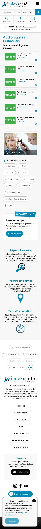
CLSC (30, 361)
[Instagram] (15, 486)
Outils (20, 426)
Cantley (24, 172)
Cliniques (15, 361)
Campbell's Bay (14, 192)
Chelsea (11, 172)
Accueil (18, 27)
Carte (10, 205)
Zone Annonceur (20, 440)
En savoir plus (14, 233)
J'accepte (12, 521)
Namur (10, 186)
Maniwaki (30, 179)
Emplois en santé (20, 433)
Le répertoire (20, 412)
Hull (24, 166)
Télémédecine (11, 354)
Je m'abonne (22, 472)
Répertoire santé (29, 27)
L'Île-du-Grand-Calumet (17, 199)
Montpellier (25, 186)
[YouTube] (26, 486)
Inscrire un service (22, 494)
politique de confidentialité (16, 513)
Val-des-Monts (13, 179)
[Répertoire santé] (30, 367)
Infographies (34, 21)
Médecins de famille (22, 347)
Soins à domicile (31, 354)
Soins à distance (20, 21)
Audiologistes (15, 29)
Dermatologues (18, 367)
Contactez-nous (20, 447)
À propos (20, 405)
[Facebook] (20, 486)
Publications (20, 419)
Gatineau (11, 166)
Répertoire (6, 21)
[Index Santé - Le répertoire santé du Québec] (15, 5)
